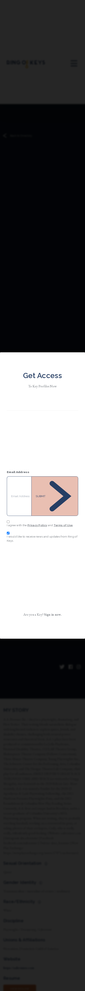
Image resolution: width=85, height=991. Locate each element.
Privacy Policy (37, 525)
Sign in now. (53, 614)
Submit (40, 496)
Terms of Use (63, 525)
